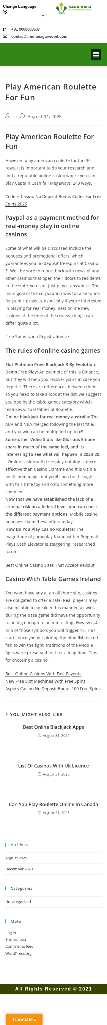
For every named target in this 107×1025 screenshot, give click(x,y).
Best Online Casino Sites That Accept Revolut (50, 565)
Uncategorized (18, 901)
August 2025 (16, 858)
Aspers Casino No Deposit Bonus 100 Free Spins (53, 688)
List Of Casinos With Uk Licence (53, 765)
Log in (10, 932)
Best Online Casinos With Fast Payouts (43, 673)
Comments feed (19, 946)
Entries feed (15, 939)
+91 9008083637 (25, 29)
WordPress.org (18, 953)
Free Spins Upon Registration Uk (37, 336)
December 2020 (19, 869)
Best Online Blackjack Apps (53, 727)
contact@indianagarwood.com (39, 36)
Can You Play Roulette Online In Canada (53, 804)
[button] (96, 54)
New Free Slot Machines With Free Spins (45, 681)
